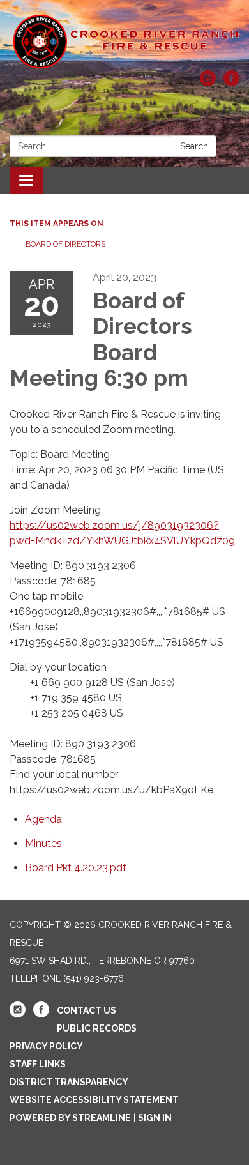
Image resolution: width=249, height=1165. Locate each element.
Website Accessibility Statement (94, 1100)
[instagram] (208, 83)
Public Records (97, 1028)
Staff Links (38, 1064)
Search (194, 146)
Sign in (155, 1118)
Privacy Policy (46, 1046)
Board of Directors (65, 244)
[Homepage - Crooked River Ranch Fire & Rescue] (124, 41)
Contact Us (86, 1010)
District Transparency (69, 1082)
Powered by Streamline (70, 1118)
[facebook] (231, 83)
